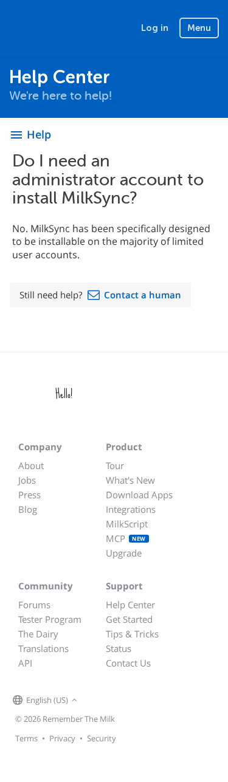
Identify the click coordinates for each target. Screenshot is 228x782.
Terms (26, 738)
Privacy (62, 738)
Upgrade (124, 553)
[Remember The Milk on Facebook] (98, 701)
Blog (27, 509)
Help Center (130, 605)
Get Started (129, 619)
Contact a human (142, 295)
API (25, 663)
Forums (34, 605)
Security (101, 738)
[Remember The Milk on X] (115, 701)
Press (29, 495)
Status (118, 648)
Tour (115, 465)
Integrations (131, 509)
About (31, 465)
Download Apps (139, 495)
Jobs (27, 480)
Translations (43, 648)
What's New (130, 480)
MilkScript (127, 524)
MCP (126, 538)
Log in (154, 27)
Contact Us (128, 663)
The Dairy (38, 634)
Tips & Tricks (132, 634)
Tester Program (49, 619)
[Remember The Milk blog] (130, 701)
